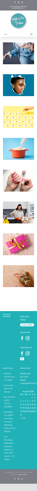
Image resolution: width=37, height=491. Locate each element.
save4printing (22, 474)
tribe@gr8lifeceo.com (18, 8)
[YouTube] (22, 359)
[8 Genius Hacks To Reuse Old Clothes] (18, 44)
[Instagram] (28, 338)
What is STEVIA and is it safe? (9, 377)
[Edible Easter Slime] (18, 108)
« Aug (22, 418)
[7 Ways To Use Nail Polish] (18, 171)
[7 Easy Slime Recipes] (18, 139)
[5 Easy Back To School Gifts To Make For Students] (18, 235)
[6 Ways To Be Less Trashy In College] (18, 76)
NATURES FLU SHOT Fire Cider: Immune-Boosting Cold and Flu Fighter (9, 422)
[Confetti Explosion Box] (18, 267)
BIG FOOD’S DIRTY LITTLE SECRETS (9, 402)
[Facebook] (22, 338)
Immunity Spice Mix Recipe (8, 388)
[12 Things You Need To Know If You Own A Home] (18, 203)
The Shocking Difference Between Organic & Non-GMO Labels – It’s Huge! (9, 448)
